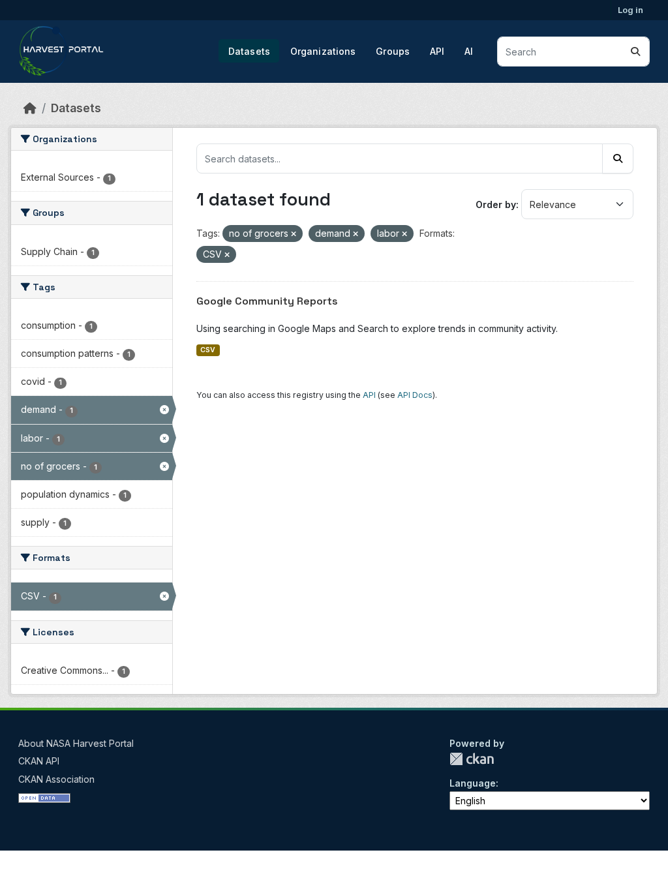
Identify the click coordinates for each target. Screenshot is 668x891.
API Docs (415, 395)
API (437, 51)
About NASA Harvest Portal (76, 743)
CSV (207, 350)
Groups (393, 51)
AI (468, 51)
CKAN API (38, 760)
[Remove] (293, 234)
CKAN (471, 759)
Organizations (323, 51)
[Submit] (635, 52)
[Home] (30, 108)
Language (472, 783)
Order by (496, 204)
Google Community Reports (267, 301)
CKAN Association (56, 779)
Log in (630, 10)
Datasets (249, 51)
